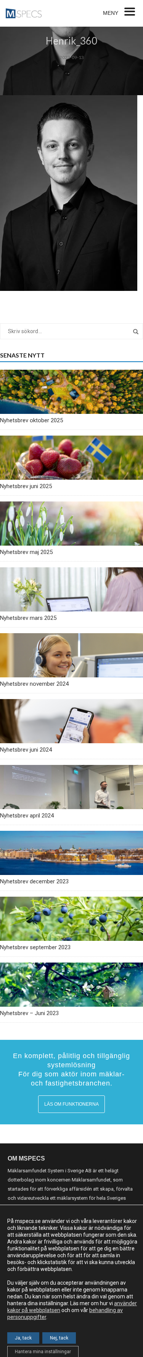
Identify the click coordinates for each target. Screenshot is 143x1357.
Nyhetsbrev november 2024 (34, 683)
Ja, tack (23, 1338)
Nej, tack (59, 1338)
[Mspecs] (24, 13)
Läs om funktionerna (71, 1104)
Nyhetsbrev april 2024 (27, 815)
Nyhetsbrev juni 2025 (26, 486)
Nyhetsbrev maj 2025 (26, 552)
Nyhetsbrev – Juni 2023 (29, 1013)
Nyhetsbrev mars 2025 (28, 618)
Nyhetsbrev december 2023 (34, 881)
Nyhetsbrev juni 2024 (26, 749)
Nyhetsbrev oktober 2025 (31, 420)
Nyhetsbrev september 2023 (35, 947)
